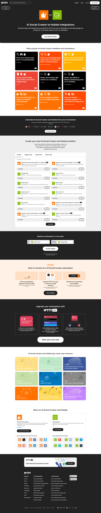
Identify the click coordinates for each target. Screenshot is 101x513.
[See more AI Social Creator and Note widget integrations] (22, 445)
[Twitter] (70, 508)
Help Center (26, 488)
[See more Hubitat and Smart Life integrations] (68, 439)
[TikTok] (73, 508)
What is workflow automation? (57, 485)
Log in (87, 2)
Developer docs (27, 497)
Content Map (26, 490)
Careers (31, 507)
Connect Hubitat (58, 429)
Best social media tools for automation (59, 499)
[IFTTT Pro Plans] (47, 162)
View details (20, 168)
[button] (50, 293)
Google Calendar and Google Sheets (41, 483)
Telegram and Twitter (38, 497)
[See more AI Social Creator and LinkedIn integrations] (32, 445)
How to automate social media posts (58, 497)
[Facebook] (58, 508)
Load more (50, 224)
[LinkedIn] (61, 508)
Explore (77, 2)
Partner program (37, 507)
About (52, 507)
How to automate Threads (56, 495)
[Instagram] (64, 508)
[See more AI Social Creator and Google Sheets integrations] (43, 445)
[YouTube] (67, 508)
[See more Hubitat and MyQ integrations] (79, 439)
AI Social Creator (37, 24)
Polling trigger (25, 184)
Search (25, 492)
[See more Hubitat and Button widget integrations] (57, 439)
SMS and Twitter (37, 490)
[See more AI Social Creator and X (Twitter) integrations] (22, 439)
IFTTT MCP (26, 485)
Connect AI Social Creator (24, 430)
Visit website (19, 427)
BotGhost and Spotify (38, 488)
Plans (82, 2)
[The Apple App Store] (73, 476)
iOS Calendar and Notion (39, 481)
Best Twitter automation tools (57, 481)
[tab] (19, 155)
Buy (53, 426)
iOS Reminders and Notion (39, 492)
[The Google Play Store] (73, 479)
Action (24, 204)
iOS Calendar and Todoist (39, 495)
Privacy (48, 507)
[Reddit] (76, 508)
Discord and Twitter (37, 499)
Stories (25, 481)
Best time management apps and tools (59, 483)
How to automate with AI (56, 478)
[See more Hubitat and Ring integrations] (68, 445)
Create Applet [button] (50, 248)
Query (24, 164)
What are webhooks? (55, 490)
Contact (43, 507)
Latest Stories (55, 476)
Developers (26, 507)
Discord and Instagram (38, 478)
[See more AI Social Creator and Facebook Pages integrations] (32, 439)
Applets (25, 483)
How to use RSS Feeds (55, 488)
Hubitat (55, 24)
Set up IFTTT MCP (50, 131)
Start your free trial (50, 340)
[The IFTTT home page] (4, 3)
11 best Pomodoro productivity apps (58, 492)
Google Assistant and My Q (39, 485)
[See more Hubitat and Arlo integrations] (79, 445)
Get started (95, 2)
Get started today (50, 36)
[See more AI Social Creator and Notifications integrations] (43, 439)
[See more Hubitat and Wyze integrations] (57, 445)
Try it (47, 168)
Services (26, 478)
